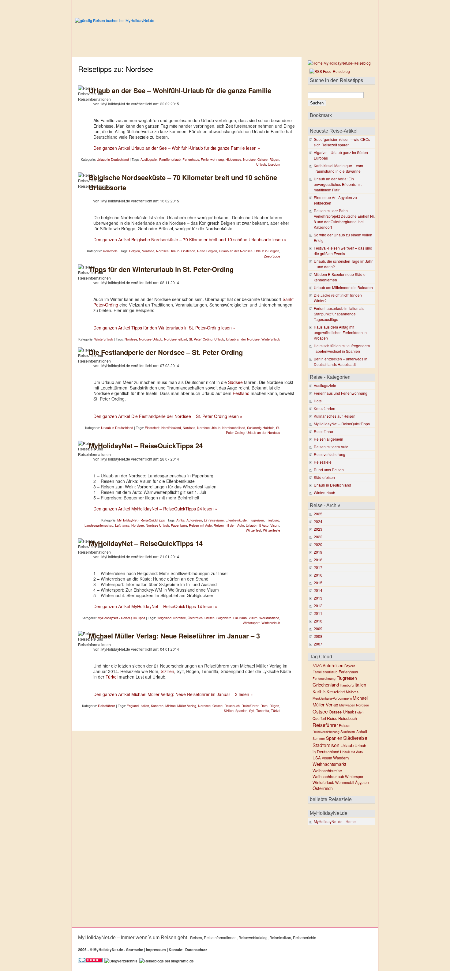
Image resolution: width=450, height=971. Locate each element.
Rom (264, 705)
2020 (318, 544)
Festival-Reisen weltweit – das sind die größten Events (343, 250)
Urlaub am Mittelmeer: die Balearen (343, 287)
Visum (274, 525)
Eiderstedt (152, 427)
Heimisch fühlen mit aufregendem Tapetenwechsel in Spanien (342, 348)
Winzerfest (253, 530)
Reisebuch (232, 705)
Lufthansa (122, 525)
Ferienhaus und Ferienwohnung (340, 393)
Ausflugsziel (149, 159)
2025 (318, 513)
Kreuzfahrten (324, 408)
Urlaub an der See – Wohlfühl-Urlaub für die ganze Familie (180, 90)
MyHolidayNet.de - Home (335, 821)
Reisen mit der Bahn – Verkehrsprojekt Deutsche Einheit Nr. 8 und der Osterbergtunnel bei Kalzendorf (344, 219)
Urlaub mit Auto (257, 525)
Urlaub (261, 164)
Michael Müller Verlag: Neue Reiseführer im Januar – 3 (174, 636)
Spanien (241, 710)
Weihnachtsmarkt (329, 764)
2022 (318, 536)
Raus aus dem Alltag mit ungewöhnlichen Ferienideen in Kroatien (340, 332)
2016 (318, 575)
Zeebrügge (272, 256)
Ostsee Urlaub (341, 712)
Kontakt (175, 949)
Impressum (156, 949)
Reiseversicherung (329, 454)
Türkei (112, 677)
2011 (318, 613)
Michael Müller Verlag (180, 705)
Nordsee (249, 159)
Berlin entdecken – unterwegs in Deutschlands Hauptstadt (340, 361)
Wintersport (251, 622)
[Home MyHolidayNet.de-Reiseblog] (339, 63)
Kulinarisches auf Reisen (334, 416)
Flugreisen (256, 520)
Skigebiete (223, 617)
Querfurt (319, 718)
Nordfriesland (171, 427)
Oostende (188, 251)
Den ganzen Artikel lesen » (176, 148)
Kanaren (157, 705)
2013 (318, 597)
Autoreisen (194, 520)
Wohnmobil (344, 782)
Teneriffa (262, 710)
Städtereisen (324, 477)
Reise (332, 718)
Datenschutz (196, 949)
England (133, 705)
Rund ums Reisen (329, 469)
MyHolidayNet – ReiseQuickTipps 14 (146, 543)
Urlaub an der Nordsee (236, 251)
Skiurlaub (240, 617)
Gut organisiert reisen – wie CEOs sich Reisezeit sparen (342, 142)
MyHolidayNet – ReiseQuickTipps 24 (146, 445)
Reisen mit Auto (200, 525)
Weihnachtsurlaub (328, 776)
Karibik (319, 691)
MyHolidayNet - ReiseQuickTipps (141, 520)
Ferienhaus (190, 159)
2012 (318, 605)
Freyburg (272, 520)
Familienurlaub (170, 159)
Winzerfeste (271, 530)
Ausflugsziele (325, 385)
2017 (318, 567)
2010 (318, 620)
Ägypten (362, 782)
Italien (145, 705)
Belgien (134, 251)
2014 (318, 590)
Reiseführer (106, 705)
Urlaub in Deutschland (113, 159)
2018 (318, 559)
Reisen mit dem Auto (229, 525)
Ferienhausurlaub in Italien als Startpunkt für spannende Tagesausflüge (339, 314)
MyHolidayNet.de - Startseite (118, 949)
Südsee (235, 382)
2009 (318, 628)
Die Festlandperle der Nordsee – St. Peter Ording (166, 352)
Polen (359, 711)
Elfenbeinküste (236, 520)
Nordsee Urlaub (167, 251)
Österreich (195, 617)
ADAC (317, 665)
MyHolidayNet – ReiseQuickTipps (342, 423)
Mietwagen (347, 704)
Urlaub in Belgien (266, 251)
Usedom (274, 164)
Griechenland (326, 684)
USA (317, 758)
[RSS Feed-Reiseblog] (329, 71)
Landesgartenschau (98, 525)
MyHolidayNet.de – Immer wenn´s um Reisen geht (132, 937)
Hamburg (347, 685)
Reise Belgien (207, 251)
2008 (318, 636)
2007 (318, 643)
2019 (318, 552)
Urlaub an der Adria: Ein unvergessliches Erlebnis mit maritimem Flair (338, 184)
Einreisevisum (214, 520)
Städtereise (355, 737)
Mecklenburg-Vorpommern (332, 698)
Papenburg (179, 525)
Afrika (180, 520)
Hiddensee (233, 159)
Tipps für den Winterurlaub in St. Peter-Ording (161, 269)
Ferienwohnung (212, 159)
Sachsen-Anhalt (353, 731)
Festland (241, 393)
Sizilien (167, 671)
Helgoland (164, 617)
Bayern (349, 665)
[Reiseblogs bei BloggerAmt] (120, 961)
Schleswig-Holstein (260, 427)
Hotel (318, 400)
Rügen (274, 159)
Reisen (345, 725)
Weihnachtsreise (327, 770)
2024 (318, 521)
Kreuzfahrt (336, 691)
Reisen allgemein (328, 439)
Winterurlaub (103, 339)
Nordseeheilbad (175, 339)
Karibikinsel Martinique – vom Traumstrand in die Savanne (338, 168)
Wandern (341, 758)
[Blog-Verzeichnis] (90, 961)
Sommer (319, 738)
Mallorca (352, 691)
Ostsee (262, 159)
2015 (318, 582)
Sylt (251, 710)
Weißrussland (269, 617)
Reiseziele (110, 251)
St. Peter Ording (200, 339)
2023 (318, 529)
